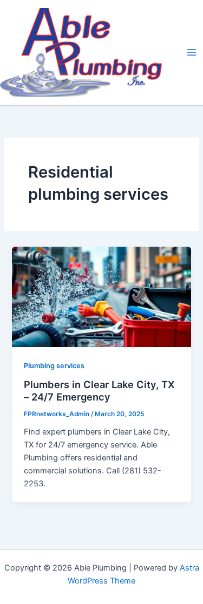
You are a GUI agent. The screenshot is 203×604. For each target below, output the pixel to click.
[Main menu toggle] (191, 52)
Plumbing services (54, 366)
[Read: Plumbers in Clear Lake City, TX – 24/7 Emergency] (101, 296)
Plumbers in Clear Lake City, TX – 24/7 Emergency (99, 390)
